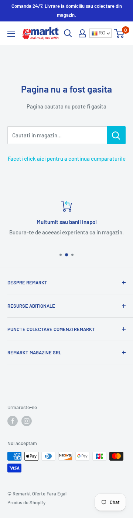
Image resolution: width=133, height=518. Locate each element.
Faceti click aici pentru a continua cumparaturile (67, 158)
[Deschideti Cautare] (68, 33)
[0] (119, 33)
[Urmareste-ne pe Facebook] (12, 421)
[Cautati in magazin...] (116, 135)
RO (101, 33)
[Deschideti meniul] (11, 34)
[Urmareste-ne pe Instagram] (26, 421)
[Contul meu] (82, 33)
